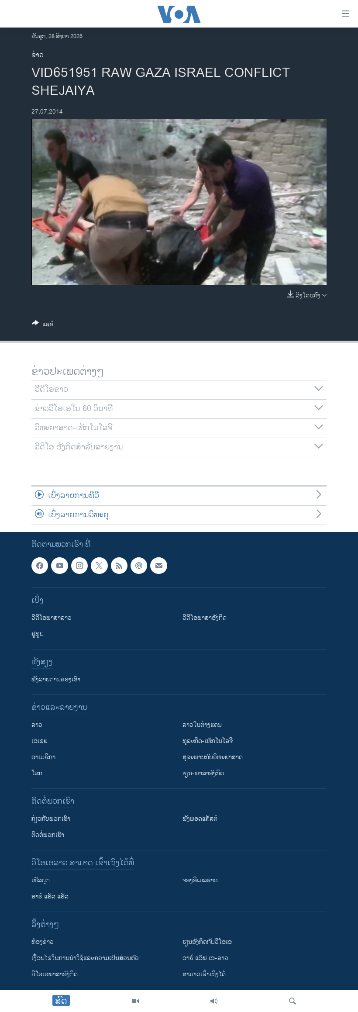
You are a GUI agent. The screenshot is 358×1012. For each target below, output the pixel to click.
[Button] (43, 326)
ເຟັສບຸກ (40, 880)
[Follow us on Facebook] (39, 565)
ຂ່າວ (37, 55)
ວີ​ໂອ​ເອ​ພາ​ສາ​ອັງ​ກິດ (54, 974)
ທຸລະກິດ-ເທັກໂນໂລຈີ (207, 741)
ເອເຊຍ (39, 741)
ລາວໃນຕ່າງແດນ (202, 725)
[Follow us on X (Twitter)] (99, 565)
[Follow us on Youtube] (59, 565)
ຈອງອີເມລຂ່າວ (200, 880)
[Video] (135, 1001)
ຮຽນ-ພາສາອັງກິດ (203, 773)
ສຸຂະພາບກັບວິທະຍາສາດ (212, 757)
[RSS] (119, 565)
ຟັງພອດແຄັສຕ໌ (199, 819)
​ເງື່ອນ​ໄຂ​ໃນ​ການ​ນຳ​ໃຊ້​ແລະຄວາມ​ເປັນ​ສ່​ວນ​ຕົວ (85, 958)
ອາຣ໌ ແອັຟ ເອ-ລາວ (205, 958)
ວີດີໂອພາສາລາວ (51, 618)
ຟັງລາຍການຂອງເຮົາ (55, 679)
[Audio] (214, 1001)
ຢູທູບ (37, 634)
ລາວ (36, 725)
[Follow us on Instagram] (79, 565)
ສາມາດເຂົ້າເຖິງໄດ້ (204, 974)
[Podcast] (139, 565)
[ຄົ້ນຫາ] (292, 1001)
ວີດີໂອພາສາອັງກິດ (204, 618)
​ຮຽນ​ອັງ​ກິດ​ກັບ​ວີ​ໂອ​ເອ (207, 942)
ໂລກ (36, 773)
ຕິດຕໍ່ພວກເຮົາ (47, 835)
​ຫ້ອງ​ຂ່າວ (42, 942)
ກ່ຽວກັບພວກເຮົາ (50, 819)
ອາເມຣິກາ (43, 757)
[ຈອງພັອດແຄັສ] (158, 565)
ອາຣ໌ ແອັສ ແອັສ (50, 896)
